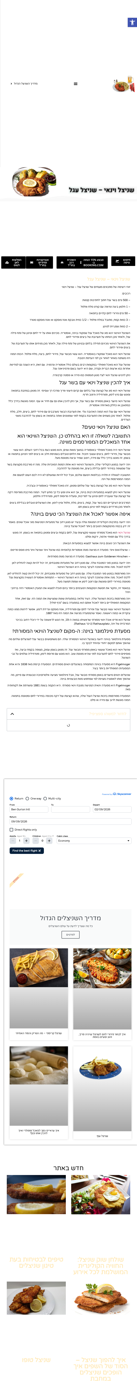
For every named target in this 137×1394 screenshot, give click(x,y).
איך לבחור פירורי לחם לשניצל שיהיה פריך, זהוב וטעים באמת (102, 1035)
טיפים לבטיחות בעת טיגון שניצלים (36, 1262)
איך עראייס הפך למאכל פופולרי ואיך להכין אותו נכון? (38, 1132)
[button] (132, 22)
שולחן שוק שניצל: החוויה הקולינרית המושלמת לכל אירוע (100, 1266)
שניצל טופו (36, 1360)
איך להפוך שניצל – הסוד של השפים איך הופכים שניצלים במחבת (100, 1369)
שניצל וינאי (124, 532)
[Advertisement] (68, 228)
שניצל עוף (102, 1136)
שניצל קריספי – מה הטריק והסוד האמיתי (39, 1033)
